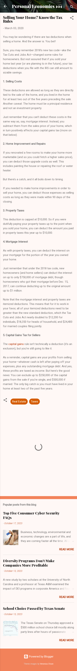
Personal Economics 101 (37, 6)
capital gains (16, 344)
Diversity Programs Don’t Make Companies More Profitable (29, 563)
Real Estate (19, 401)
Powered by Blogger (40, 656)
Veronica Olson (46, 664)
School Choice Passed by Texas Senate (34, 608)
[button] (72, 18)
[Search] (72, 7)
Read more (66, 549)
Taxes (34, 401)
